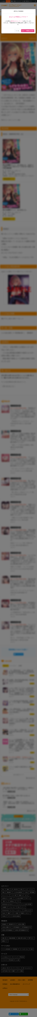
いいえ (17, 30)
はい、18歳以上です (27, 30)
